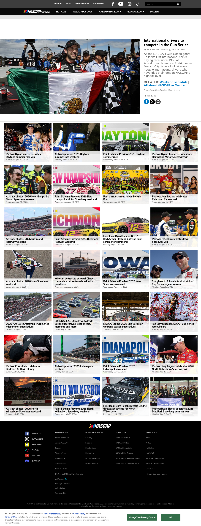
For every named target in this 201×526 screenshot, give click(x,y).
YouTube (36, 455)
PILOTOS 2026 (134, 11)
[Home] (38, 11)
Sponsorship (60, 493)
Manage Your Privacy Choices (142, 517)
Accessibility (60, 464)
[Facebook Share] (146, 101)
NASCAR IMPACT (123, 438)
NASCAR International (155, 458)
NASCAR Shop (91, 464)
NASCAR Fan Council (124, 453)
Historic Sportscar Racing (156, 474)
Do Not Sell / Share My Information (69, 474)
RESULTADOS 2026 (82, 11)
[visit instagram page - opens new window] (130, 4)
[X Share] (152, 101)
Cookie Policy (79, 513)
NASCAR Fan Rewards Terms (128, 458)
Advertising (60, 488)
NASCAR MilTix (122, 443)
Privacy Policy (61, 469)
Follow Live (90, 453)
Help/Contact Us (62, 438)
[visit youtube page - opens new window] (121, 4)
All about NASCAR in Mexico (165, 85)
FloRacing (150, 448)
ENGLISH (154, 11)
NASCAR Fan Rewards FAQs (127, 464)
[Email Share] (158, 101)
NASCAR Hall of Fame (155, 464)
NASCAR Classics (92, 458)
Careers (58, 448)
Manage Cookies (62, 483)
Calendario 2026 (109, 11)
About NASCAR (61, 443)
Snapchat (37, 444)
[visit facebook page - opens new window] (113, 4)
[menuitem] (70, 483)
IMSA (148, 438)
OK (170, 517)
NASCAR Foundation (124, 448)
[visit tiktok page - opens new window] (137, 4)
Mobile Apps (90, 448)
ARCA (148, 443)
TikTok (35, 450)
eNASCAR (150, 453)
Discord (36, 461)
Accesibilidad (60, 458)
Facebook (37, 433)
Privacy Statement (52, 513)
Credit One (150, 469)
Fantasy (88, 438)
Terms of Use (60, 453)
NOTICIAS (61, 11)
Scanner (88, 443)
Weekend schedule (173, 82)
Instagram (37, 439)
